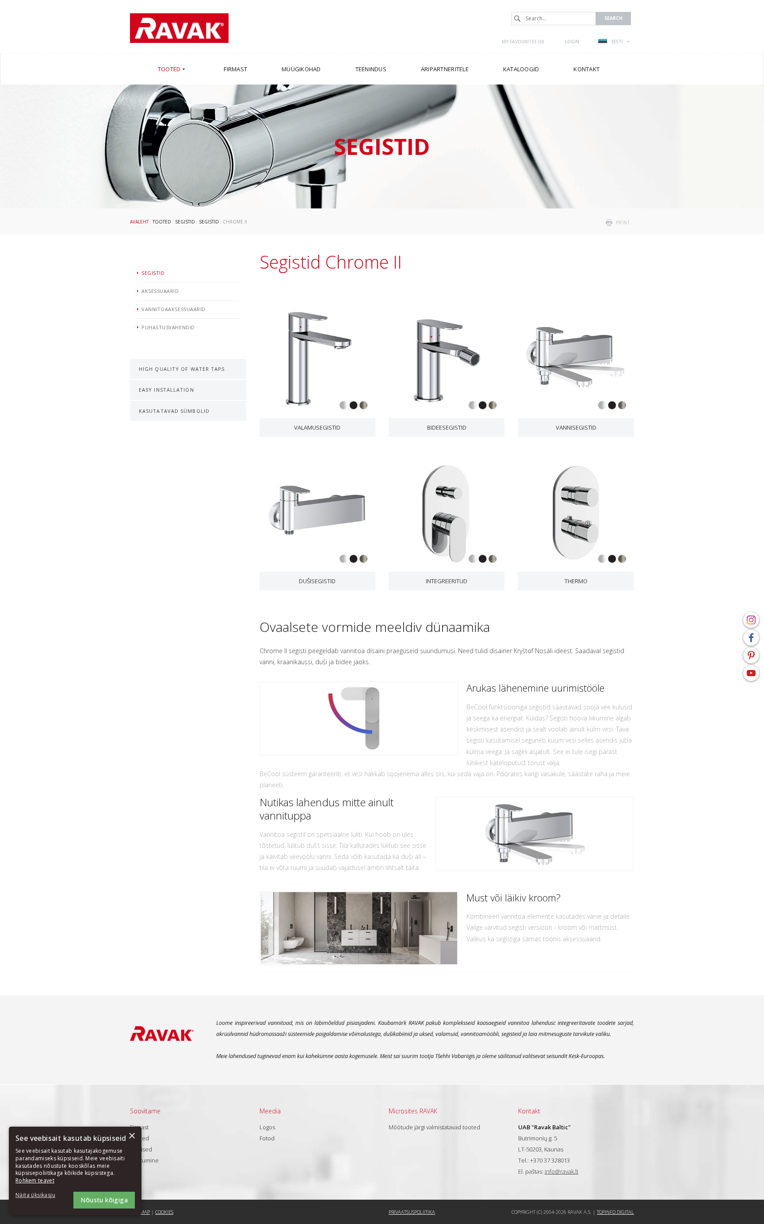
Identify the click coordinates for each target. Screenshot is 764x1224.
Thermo (576, 581)
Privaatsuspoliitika (412, 1212)
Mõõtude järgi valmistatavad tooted (434, 1127)
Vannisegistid (576, 427)
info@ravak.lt (561, 1171)
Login (572, 41)
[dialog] (75, 1171)
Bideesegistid (446, 427)
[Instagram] (751, 620)
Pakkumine (144, 1160)
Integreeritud (446, 581)
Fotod (267, 1138)
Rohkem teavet (34, 1180)
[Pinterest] (751, 655)
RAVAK (179, 28)
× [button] (131, 1136)
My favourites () (523, 41)
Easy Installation (166, 389)
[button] (39, 1195)
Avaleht (139, 222)
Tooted (162, 222)
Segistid (185, 222)
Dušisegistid (317, 581)
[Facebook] (751, 638)
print (623, 222)
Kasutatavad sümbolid (174, 411)
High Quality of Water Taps (182, 369)
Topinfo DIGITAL (615, 1212)
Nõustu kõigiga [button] (104, 1200)
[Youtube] (751, 673)
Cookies (164, 1212)
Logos (267, 1127)
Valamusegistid (317, 427)
